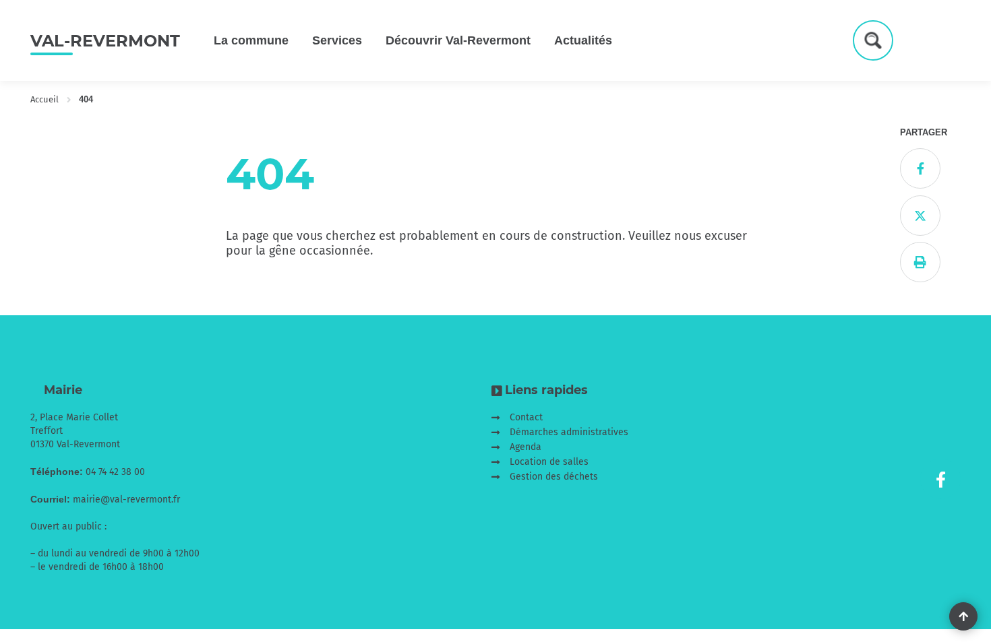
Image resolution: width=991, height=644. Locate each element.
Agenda (525, 447)
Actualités (583, 40)
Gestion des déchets (554, 476)
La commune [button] (251, 40)
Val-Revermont (105, 41)
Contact (526, 417)
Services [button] (337, 40)
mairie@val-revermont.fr (126, 499)
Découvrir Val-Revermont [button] (458, 40)
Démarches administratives (569, 432)
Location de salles (549, 462)
